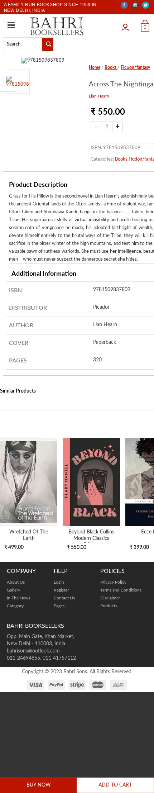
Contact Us (64, 598)
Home (94, 67)
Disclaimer (110, 598)
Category (15, 606)
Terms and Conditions (120, 590)
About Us (16, 582)
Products (108, 606)
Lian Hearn (99, 96)
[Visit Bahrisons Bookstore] (56, 26)
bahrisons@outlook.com (33, 651)
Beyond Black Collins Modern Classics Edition (91, 538)
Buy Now (39, 785)
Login (127, 24)
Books (111, 67)
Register (61, 590)
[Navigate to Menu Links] (11, 25)
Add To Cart (115, 785)
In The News (18, 598)
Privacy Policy (113, 582)
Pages (59, 606)
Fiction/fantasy (135, 67)
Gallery (13, 590)
